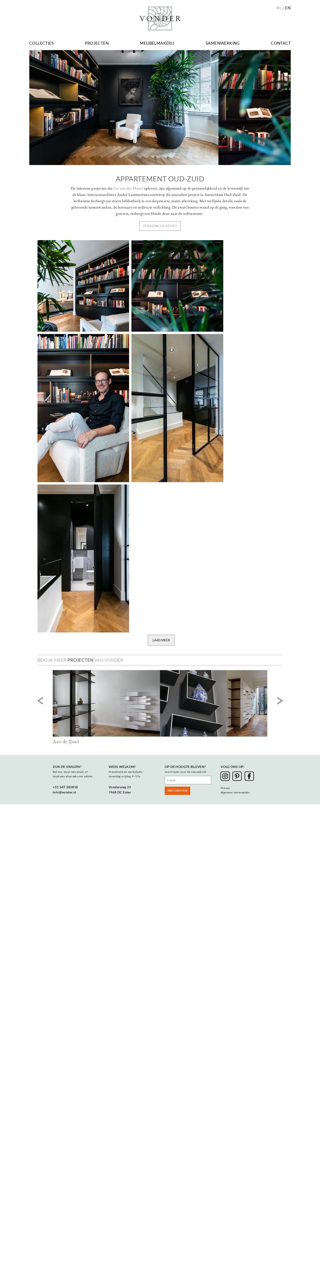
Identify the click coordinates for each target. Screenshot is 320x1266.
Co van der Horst (128, 188)
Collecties (41, 43)
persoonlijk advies (160, 226)
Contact (281, 43)
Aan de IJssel (66, 741)
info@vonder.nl (64, 792)
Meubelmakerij (157, 43)
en (288, 7)
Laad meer (161, 640)
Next (280, 701)
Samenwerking (223, 43)
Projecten (97, 43)
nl (279, 7)
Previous (40, 701)
